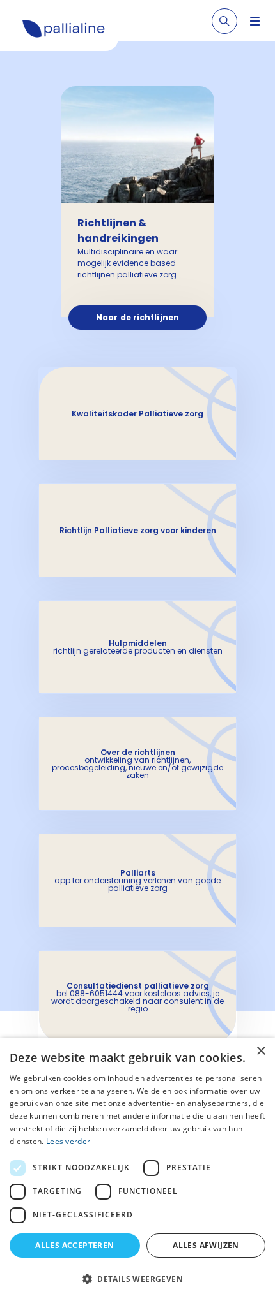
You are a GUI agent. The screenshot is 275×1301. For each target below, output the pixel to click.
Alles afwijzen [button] (206, 1245)
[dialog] (137, 1169)
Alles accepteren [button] (74, 1245)
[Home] (64, 30)
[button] (137, 1278)
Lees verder (68, 1141)
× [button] (260, 1051)
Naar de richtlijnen (137, 317)
